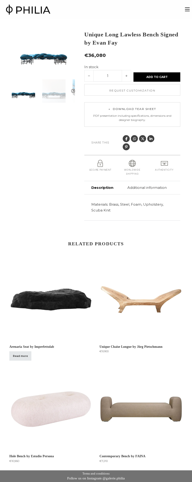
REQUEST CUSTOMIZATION (132, 90)
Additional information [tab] (147, 187)
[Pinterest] (126, 146)
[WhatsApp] (134, 138)
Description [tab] (102, 187)
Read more (20, 356)
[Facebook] (126, 138)
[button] (68, 36)
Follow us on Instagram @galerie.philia (96, 478)
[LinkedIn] (150, 138)
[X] (142, 138)
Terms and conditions (96, 473)
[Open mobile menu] (187, 9)
